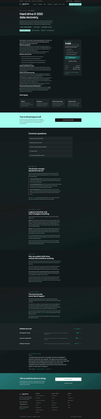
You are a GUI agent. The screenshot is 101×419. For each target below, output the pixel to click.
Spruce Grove (54, 402)
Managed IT (40, 4)
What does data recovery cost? (36, 142)
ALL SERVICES (77, 328)
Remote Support (38, 407)
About (63, 4)
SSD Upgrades (38, 402)
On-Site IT (37, 405)
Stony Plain (53, 405)
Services (34, 4)
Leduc (53, 400)
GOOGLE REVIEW (40, 369)
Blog (60, 4)
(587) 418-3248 (69, 1)
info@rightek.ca (77, 1)
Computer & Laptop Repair (40, 395)
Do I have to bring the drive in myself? (37, 155)
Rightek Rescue (70, 400)
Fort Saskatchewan (55, 407)
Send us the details (68, 379)
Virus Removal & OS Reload (40, 400)
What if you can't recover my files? (36, 138)
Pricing (69, 395)
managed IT (43, 312)
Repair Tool (56, 4)
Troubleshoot (49, 4)
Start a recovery (72, 57)
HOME (21, 10)
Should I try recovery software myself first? (38, 146)
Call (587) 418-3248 (75, 4)
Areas (45, 4)
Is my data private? (33, 151)
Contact (69, 407)
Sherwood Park (54, 395)
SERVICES (25, 10)
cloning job (31, 84)
